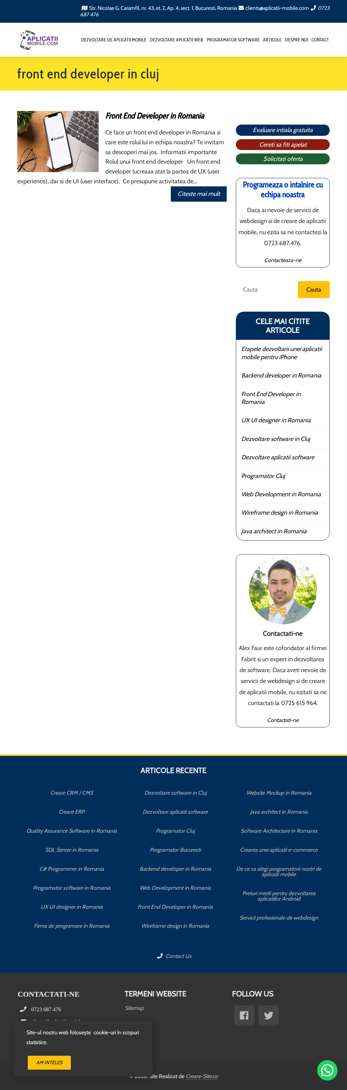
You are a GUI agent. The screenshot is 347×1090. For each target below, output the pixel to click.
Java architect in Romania (274, 531)
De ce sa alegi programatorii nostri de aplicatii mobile (278, 871)
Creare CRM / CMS (71, 793)
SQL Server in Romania (71, 850)
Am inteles (49, 1062)
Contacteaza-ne (282, 260)
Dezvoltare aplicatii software (277, 457)
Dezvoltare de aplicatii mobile (113, 40)
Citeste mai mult (199, 194)
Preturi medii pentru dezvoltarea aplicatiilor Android (278, 896)
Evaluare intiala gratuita (283, 130)
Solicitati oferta (283, 159)
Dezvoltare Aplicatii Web (176, 40)
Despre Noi (296, 40)
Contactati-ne (283, 720)
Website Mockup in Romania (278, 793)
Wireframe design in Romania (279, 512)
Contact (320, 40)
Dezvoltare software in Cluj (275, 439)
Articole (272, 40)
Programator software (233, 40)
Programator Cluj (263, 476)
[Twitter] (269, 1015)
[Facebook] (244, 1015)
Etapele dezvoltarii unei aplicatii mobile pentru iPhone (281, 353)
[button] (327, 1070)
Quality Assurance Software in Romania (71, 831)
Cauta (313, 289)
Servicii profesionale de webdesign (279, 918)
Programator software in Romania (71, 888)
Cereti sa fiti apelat (283, 144)
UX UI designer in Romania (276, 420)
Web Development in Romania (281, 494)
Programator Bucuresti (175, 850)
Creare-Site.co (202, 1076)
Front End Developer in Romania (154, 116)
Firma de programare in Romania (71, 926)
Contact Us (177, 956)
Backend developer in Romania (281, 375)
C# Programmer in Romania (71, 869)
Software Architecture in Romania (279, 831)
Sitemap (134, 1008)
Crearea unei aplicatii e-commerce (279, 850)
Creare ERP (71, 812)
